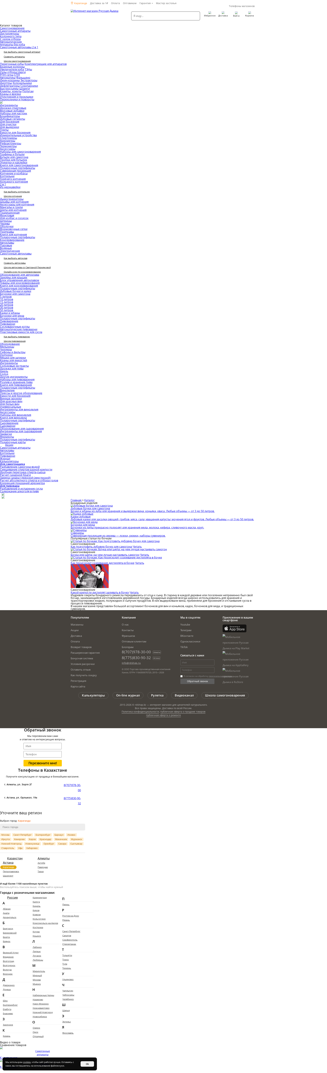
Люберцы (38, 959)
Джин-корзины (10, 80)
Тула (64, 963)
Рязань (66, 920)
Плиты (4, 130)
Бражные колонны (12, 67)
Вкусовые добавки (12, 111)
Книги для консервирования (19, 286)
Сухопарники (29, 86)
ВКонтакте (186, 635)
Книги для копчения (13, 234)
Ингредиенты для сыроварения (21, 431)
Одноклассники (190, 641)
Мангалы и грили (11, 207)
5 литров (6, 296)
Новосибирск (40, 1016)
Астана (8, 863)
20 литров (6, 305)
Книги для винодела (13, 418)
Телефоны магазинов (242, 6)
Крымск (37, 935)
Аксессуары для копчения (17, 204)
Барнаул (58, 834)
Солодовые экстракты (14, 366)
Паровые (6, 245)
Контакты (128, 630)
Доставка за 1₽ (99, 3)
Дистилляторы (9, 33)
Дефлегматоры (10, 86)
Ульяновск (68, 979)
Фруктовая (7, 215)
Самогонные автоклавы (16, 253)
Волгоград (8, 961)
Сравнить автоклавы (15, 262)
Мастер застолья (166, 3)
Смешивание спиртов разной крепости (26, 469)
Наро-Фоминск (41, 1003)
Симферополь (69, 939)
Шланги (24, 88)
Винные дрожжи (11, 398)
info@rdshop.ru (131, 663)
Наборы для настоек (13, 113)
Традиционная (10, 213)
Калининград (40, 897)
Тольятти (67, 955)
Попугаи (28, 91)
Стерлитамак (69, 944)
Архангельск (9, 917)
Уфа (20, 848)
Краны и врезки (10, 94)
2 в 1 (3, 184)
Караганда (80, 3)
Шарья (66, 1010)
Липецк (37, 951)
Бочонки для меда (12, 316)
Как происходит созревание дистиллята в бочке (102, 563)
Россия (12, 897)
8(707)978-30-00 (136, 651)
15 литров (6, 302)
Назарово (38, 999)
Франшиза (128, 635)
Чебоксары (68, 994)
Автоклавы (7, 243)
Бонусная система (82, 658)
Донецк (7, 989)
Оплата (115, 3)
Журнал (5, 458)
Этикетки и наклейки (13, 162)
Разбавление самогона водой (20, 467)
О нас (125, 624)
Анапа (6, 913)
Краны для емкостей (13, 360)
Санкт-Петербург (22, 834)
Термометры (8, 146)
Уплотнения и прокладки (16, 97)
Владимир (8, 956)
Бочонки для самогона (15, 294)
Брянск (6, 941)
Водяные (6, 248)
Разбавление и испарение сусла (21, 488)
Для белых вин (9, 404)
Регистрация (78, 680)
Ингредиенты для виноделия (19, 409)
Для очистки (8, 124)
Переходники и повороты (17, 99)
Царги (22, 72)
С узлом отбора (10, 39)
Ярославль (68, 1032)
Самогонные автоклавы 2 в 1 (19, 47)
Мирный (37, 975)
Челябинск (68, 999)
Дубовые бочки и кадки (15, 291)
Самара (62, 843)
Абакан (7, 908)
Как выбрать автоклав (15, 258)
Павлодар (43, 867)
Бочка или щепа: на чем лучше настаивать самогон (105, 555)
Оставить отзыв (81, 669)
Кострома (38, 927)
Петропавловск (11, 871)
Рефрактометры (10, 143)
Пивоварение (9, 321)
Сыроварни (7, 426)
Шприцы (6, 221)
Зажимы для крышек (13, 277)
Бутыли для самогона (14, 157)
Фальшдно (23, 77)
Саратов (66, 935)
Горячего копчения (13, 179)
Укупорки (6, 355)
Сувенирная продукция (15, 171)
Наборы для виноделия (15, 415)
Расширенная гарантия (85, 652)
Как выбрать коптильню (17, 191)
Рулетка (157, 695)
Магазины (77, 624)
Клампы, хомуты (11, 91)
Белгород (8, 928)
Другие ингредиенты (14, 377)
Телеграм (185, 630)
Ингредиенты (9, 105)
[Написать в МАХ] (3, 497)
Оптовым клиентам (134, 641)
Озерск (36, 1027)
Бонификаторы (10, 116)
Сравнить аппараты (14, 56)
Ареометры (7, 141)
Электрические (10, 251)
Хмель (4, 371)
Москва (5, 834)
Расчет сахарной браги (15, 475)
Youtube (185, 624)
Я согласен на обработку (207, 676)
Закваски (6, 434)
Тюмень (66, 968)
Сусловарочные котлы (15, 326)
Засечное (8, 1024)
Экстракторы (28, 80)
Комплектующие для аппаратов (46, 64)
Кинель (37, 906)
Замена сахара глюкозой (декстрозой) (25, 478)
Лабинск (37, 947)
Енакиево (8, 1013)
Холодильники (22, 83)
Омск (35, 1032)
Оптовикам (129, 3)
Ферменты (7, 437)
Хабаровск (32, 848)
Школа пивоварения (15, 341)
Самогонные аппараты (15, 31)
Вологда (7, 969)
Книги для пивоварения (16, 385)
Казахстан (15, 858)
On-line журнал (128, 695)
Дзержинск (9, 985)
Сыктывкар (76, 843)
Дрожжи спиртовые (13, 108)
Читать (137, 546)
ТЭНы (28, 69)
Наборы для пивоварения (17, 379)
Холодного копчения (14, 181)
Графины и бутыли (12, 154)
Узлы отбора (9, 72)
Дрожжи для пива (12, 368)
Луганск (37, 955)
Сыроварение (9, 423)
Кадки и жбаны (10, 313)
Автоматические (11, 42)
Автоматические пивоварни (18, 329)
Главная (76, 500)
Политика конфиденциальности (140, 711)
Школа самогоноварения (17, 61)
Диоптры (6, 83)
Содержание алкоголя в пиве (19, 491)
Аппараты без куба (12, 44)
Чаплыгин (67, 990)
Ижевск (71, 834)
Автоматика (7, 77)
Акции (9, 445)
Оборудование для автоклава (19, 275)
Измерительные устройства (18, 135)
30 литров (6, 307)
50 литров (6, 310)
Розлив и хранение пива (16, 382)
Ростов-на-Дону (70, 915)
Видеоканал (184, 695)
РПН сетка (6, 75)
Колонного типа (10, 36)
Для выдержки (9, 127)
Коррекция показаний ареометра (22, 483)
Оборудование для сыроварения (22, 428)
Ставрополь (7, 848)
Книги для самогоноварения (19, 165)
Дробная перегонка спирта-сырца (22, 472)
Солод (4, 374)
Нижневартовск (41, 1008)
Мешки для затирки (13, 357)
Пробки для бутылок (13, 160)
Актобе (41, 862)
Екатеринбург (43, 834)
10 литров (6, 299)
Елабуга (7, 1009)
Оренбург (49, 843)
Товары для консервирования (20, 283)
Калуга (36, 901)
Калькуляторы (9, 461)
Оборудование (10, 344)
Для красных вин (11, 401)
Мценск (37, 984)
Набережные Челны (43, 995)
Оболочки (6, 226)
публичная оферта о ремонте (163, 715)
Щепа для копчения (13, 210)
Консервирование (12, 240)
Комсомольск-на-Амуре (45, 923)
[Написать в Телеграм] (3, 494)
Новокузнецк (32, 843)
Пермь (65, 904)
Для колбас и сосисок (14, 218)
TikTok (184, 647)
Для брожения (9, 121)
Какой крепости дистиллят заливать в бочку (100, 592)
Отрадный (38, 1036)
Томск (65, 959)
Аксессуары (7, 149)
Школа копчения (13, 196)
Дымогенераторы (12, 199)
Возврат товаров (81, 647)
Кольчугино (39, 918)
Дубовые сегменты (12, 119)
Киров (32, 839)
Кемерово (19, 839)
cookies (27, 1062)
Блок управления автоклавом (19, 280)
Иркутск (5, 839)
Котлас (36, 931)
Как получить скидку (84, 675)
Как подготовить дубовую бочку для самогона (101, 546)
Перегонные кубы (12, 64)
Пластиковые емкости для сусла (21, 332)
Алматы (44, 858)
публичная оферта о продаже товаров (182, 711)
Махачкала (61, 839)
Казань (6, 1036)
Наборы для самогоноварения (20, 151)
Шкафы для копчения (14, 202)
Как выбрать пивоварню (17, 336)
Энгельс (66, 1021)
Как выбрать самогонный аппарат (22, 51)
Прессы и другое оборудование (21, 393)
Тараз (41, 871)
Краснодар (45, 839)
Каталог (89, 500)
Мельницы (7, 347)
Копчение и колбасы (14, 173)
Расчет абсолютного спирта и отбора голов (29, 480)
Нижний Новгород (11, 843)
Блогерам (128, 647)
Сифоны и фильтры (12, 352)
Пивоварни (7, 324)
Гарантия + (146, 3)
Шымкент (8, 875)
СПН (17, 75)
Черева (5, 223)
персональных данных (220, 676)
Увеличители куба (12, 69)
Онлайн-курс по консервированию (22, 271)
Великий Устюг (11, 952)
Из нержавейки (10, 187)
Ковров (37, 914)
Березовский (10, 932)
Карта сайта (78, 686)
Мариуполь (39, 971)
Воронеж (8, 973)
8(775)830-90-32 (136, 657)
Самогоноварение (12, 28)
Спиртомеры (8, 138)
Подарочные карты (13, 442)
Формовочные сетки (13, 229)
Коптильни (7, 176)
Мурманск (76, 839)
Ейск (5, 1000)
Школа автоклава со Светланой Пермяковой (27, 267)
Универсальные (10, 407)
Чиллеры (6, 349)
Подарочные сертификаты (17, 168)
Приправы (7, 232)
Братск (6, 937)
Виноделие (7, 390)
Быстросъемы (9, 88)
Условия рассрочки (83, 664)
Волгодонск (9, 965)
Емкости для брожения (15, 132)
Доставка (76, 635)
